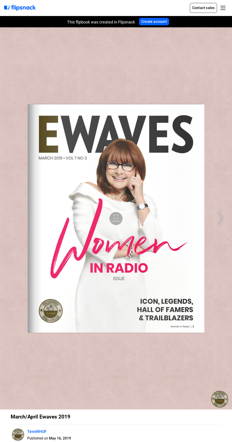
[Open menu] (223, 8)
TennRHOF (37, 431)
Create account (154, 21)
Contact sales (203, 8)
